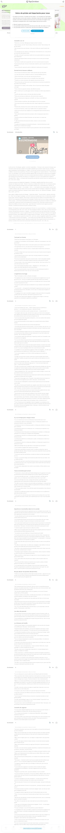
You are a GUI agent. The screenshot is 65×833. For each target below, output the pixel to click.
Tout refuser (32, 33)
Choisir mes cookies (25, 30)
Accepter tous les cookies (37, 30)
